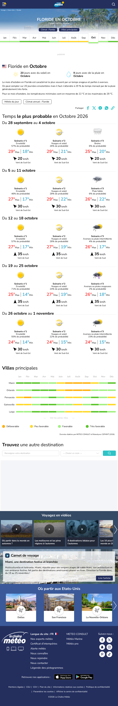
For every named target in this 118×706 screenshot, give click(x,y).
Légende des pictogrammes (47, 668)
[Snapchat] (102, 647)
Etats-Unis (11, 10)
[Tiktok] (109, 654)
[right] (115, 530)
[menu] (4, 4)
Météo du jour (11, 101)
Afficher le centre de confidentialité (71, 691)
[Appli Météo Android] (84, 677)
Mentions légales (16, 687)
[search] (113, 4)
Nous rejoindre (39, 658)
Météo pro (72, 643)
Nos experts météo (42, 639)
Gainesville (9, 404)
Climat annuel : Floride (37, 101)
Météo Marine (74, 639)
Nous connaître (39, 653)
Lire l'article (104, 578)
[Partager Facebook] (88, 108)
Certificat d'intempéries (44, 643)
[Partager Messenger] (100, 108)
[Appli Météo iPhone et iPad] (63, 677)
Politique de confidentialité (98, 687)
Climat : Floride (48, 29)
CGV (35, 687)
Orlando (11, 390)
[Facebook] (102, 640)
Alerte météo (38, 648)
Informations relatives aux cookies (68, 687)
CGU (28, 687)
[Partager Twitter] (94, 108)
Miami (12, 383)
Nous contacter (39, 663)
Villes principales (69, 29)
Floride (19, 10)
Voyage (3, 10)
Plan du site (45, 687)
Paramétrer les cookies (43, 691)
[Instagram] (109, 647)
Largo (12, 411)
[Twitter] (109, 640)
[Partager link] (113, 108)
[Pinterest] (102, 654)
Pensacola (10, 397)
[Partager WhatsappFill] (106, 108)
